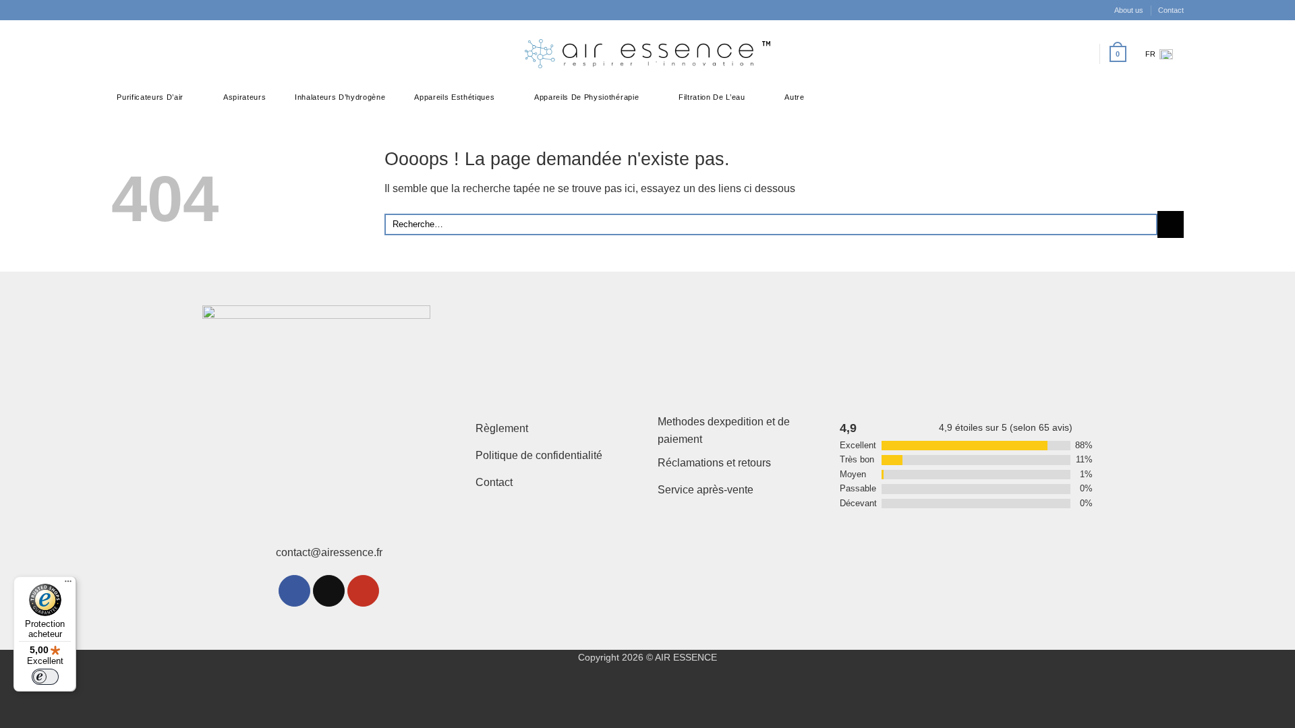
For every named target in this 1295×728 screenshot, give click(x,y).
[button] (1082, 54)
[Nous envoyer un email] (329, 591)
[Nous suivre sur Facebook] (120, 54)
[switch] (45, 677)
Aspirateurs (244, 97)
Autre (794, 97)
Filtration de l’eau (712, 97)
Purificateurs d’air (150, 97)
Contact (1171, 10)
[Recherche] (1062, 54)
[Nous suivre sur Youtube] (363, 591)
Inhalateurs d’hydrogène (340, 97)
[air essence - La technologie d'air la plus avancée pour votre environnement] (647, 54)
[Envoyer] (1170, 224)
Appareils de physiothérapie (586, 97)
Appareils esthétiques (454, 97)
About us (1128, 10)
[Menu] (68, 584)
